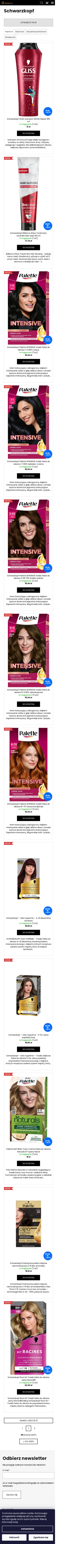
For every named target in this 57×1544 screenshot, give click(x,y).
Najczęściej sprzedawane (36, 32)
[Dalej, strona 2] (28, 1428)
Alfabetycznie (10, 37)
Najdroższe (20, 32)
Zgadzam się (40, 1537)
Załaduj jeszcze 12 (29, 1420)
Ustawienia (27, 1528)
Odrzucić (14, 1537)
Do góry (29, 1441)
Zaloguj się (11, 1494)
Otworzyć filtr (28, 22)
